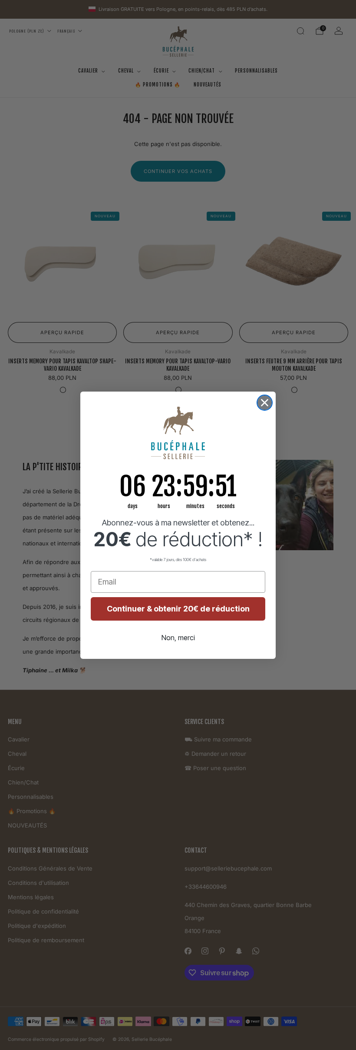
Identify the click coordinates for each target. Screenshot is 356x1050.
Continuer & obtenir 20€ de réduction (178, 608)
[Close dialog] (264, 402)
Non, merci (178, 637)
